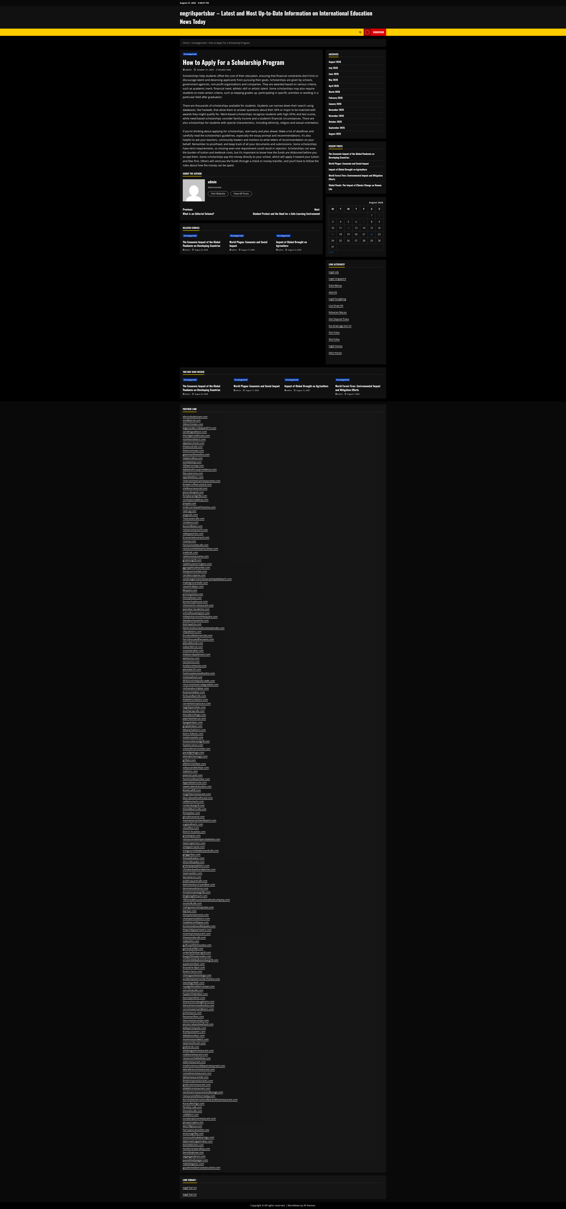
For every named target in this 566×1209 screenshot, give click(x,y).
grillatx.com (189, 760)
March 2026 (334, 91)
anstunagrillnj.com (193, 1133)
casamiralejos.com (193, 586)
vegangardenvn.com (194, 1156)
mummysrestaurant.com (197, 933)
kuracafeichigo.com (193, 1103)
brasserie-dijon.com (194, 967)
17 (332, 234)
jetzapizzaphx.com (193, 1122)
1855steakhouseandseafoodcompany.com (206, 899)
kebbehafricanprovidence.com (200, 469)
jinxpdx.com (189, 503)
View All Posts (241, 193)
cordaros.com (190, 522)
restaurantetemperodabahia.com (201, 839)
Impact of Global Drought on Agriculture (291, 244)
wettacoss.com (191, 658)
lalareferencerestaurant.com (199, 1069)
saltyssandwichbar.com (196, 767)
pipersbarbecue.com (194, 718)
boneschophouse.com (195, 601)
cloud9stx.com (191, 827)
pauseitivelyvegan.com (195, 1160)
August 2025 (335, 133)
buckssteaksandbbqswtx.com (199, 926)
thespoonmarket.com (195, 571)
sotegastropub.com (194, 846)
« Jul (331, 252)
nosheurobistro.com (194, 439)
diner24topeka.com (193, 862)
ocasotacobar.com (193, 650)
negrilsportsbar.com (194, 707)
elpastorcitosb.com (193, 443)
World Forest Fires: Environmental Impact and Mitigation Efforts (357, 388)
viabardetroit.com (193, 646)
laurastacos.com (192, 877)
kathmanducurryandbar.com (199, 884)
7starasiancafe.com (193, 518)
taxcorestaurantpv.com (196, 1020)
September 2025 (337, 127)
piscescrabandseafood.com (198, 1024)
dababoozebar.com (194, 1035)
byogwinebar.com (193, 722)
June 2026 (334, 74)
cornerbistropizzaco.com (197, 703)
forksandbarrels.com (194, 696)
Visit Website (218, 193)
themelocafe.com (192, 1111)
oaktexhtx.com (191, 941)
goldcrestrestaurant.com (197, 1084)
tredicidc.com (190, 552)
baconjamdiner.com (194, 997)
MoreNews (294, 1205)
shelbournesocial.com (195, 488)
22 (371, 234)
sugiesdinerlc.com (193, 824)
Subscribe (378, 32)
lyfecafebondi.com (193, 643)
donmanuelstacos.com (195, 888)
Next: (286, 211)
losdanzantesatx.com (195, 665)
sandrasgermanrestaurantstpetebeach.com (207, 578)
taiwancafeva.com (193, 458)
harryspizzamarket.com (196, 1129)
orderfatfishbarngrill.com (197, 952)
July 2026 (333, 68)
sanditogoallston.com (195, 431)
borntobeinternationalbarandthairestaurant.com (210, 1099)
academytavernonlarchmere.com (201, 978)
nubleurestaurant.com (195, 1054)
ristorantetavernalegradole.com (200, 684)
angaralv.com (190, 514)
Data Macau (335, 285)
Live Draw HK (336, 305)
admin (188, 69)
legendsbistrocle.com (195, 782)
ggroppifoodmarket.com (196, 567)
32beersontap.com (193, 465)
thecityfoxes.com (192, 597)
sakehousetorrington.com (197, 563)
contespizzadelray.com (195, 499)
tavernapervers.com (194, 843)
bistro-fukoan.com (193, 733)
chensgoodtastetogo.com (197, 975)
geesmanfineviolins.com (196, 454)
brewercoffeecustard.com (197, 484)
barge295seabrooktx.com (197, 956)
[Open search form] (360, 32)
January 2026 (335, 104)
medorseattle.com (193, 737)
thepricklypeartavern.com (197, 929)
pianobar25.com (192, 669)
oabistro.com (190, 771)
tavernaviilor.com (192, 873)
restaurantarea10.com (195, 529)
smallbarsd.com (192, 420)
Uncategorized (190, 54)
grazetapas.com (192, 835)
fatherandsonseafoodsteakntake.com (203, 628)
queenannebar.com (194, 963)
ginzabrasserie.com (194, 816)
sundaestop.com (192, 462)
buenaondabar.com (194, 692)
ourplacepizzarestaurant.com (199, 1118)
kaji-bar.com (189, 911)
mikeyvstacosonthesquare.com (200, 616)
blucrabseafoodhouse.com (198, 797)
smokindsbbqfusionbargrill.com (200, 960)
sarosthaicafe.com (193, 990)
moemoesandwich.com (196, 1039)
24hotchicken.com (193, 424)
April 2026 (334, 86)
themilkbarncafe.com (194, 809)
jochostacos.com (192, 1012)
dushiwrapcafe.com (194, 711)
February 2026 (336, 98)
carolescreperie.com (194, 575)
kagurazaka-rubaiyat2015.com (199, 427)
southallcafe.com (192, 903)
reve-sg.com (189, 510)
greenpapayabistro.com (196, 865)
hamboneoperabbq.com (196, 1148)
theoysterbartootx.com (196, 914)
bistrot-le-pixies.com (194, 831)
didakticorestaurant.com (196, 1088)
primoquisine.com (193, 594)
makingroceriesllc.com (195, 582)
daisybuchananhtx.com (196, 620)
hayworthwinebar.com (195, 994)
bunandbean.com (193, 526)
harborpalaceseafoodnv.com (199, 673)
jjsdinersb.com (191, 1046)
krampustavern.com (194, 1031)
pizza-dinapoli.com (193, 492)
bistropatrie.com (192, 624)
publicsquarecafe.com (195, 880)
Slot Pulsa (334, 332)
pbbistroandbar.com (194, 763)
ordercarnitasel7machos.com (199, 507)
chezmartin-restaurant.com (198, 605)
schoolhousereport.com (196, 613)
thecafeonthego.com (194, 714)
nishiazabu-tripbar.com (196, 688)
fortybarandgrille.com (195, 495)
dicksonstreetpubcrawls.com (199, 680)
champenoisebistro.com (196, 918)
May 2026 (333, 80)
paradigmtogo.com (193, 752)
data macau (335, 352)
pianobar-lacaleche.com (196, 609)
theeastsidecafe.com (194, 937)
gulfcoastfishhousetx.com (197, 945)
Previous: (198, 211)
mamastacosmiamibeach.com (199, 820)
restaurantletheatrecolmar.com (200, 548)
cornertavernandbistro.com (198, 1009)
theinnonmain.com (193, 450)
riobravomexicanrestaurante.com (201, 480)
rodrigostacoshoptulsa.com (198, 907)
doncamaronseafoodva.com (198, 1005)
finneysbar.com (191, 812)
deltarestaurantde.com (196, 1077)
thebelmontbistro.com (195, 699)
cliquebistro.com (192, 631)
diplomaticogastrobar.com (198, 1141)
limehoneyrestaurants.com (198, 1080)
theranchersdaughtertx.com (198, 1001)
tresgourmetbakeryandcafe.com (201, 850)
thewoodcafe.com (193, 446)
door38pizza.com (192, 1126)
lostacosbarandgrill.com (196, 741)
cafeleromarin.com (193, 801)
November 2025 (336, 116)
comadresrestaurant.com (197, 1073)
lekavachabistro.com (194, 729)
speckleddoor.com (193, 477)
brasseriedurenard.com (196, 537)
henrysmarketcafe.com (195, 545)
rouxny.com (189, 541)
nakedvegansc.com (193, 1163)
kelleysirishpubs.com (194, 1028)
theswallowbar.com (193, 858)
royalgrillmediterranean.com (199, 986)
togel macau (335, 346)
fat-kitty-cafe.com (192, 1107)
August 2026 (335, 62)
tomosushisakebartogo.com (198, 1137)
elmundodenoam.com (195, 416)
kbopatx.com (190, 590)
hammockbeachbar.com (196, 779)
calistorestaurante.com (196, 556)
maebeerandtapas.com (196, 922)
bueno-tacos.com (192, 971)
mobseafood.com (192, 677)
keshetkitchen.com (193, 1144)
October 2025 (335, 121)
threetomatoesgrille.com (196, 892)
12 (348, 228)
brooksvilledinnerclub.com (197, 635)
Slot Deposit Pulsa (339, 319)
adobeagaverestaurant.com (198, 1050)
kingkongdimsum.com (195, 895)
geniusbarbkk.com (193, 948)
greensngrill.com (192, 560)
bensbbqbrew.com (193, 1152)
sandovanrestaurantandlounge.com (203, 1092)
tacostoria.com (191, 661)
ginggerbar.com (191, 854)
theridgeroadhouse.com (196, 435)
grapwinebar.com (192, 726)
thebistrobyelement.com (196, 654)
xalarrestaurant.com (194, 1061)
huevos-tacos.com (193, 744)
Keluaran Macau (338, 312)
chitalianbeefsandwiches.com (199, 869)
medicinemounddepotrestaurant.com (204, 1065)
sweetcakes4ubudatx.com (197, 786)
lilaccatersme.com (193, 473)
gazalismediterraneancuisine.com (201, 1167)
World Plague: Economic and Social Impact (248, 244)
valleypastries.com (193, 533)
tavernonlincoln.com (194, 1043)
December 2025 (336, 109)
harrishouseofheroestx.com (198, 639)
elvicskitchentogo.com (195, 756)
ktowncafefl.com (192, 790)
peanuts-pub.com (193, 775)
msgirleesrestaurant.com (197, 794)
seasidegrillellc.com (193, 982)
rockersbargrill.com (194, 805)
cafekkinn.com (191, 1114)
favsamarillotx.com (193, 1016)
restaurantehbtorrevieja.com (199, 1096)
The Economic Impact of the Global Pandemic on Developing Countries (201, 244)
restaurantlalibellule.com (197, 1058)
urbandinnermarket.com (196, 748)
